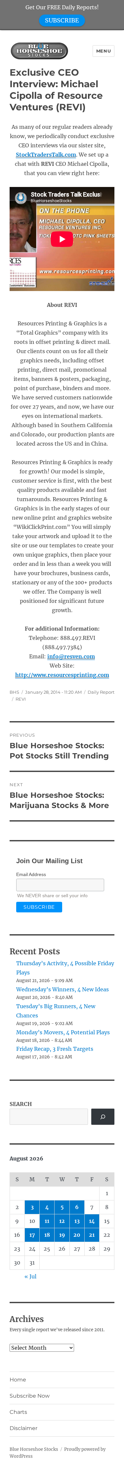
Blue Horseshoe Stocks (34, 1449)
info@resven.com (71, 656)
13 (77, 1221)
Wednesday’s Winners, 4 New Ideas (62, 989)
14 (92, 1221)
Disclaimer (23, 1428)
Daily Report (101, 692)
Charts (18, 1412)
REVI (21, 699)
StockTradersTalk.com (46, 154)
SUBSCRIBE (62, 20)
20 (76, 1234)
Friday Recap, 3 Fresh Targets (54, 1049)
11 (47, 1221)
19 (62, 1234)
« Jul (30, 1276)
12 (62, 1221)
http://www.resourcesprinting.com (62, 675)
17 (32, 1234)
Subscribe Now (30, 1396)
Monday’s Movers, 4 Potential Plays (63, 1032)
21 (92, 1234)
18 (47, 1234)
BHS (14, 692)
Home (18, 1380)
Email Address (31, 874)
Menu (103, 51)
